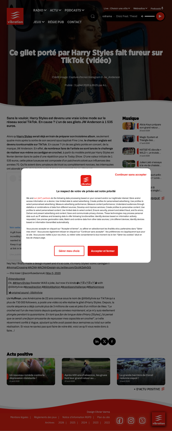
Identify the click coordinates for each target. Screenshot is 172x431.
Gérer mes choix (69, 251)
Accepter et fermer (103, 251)
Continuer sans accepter (130, 174)
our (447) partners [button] (42, 198)
